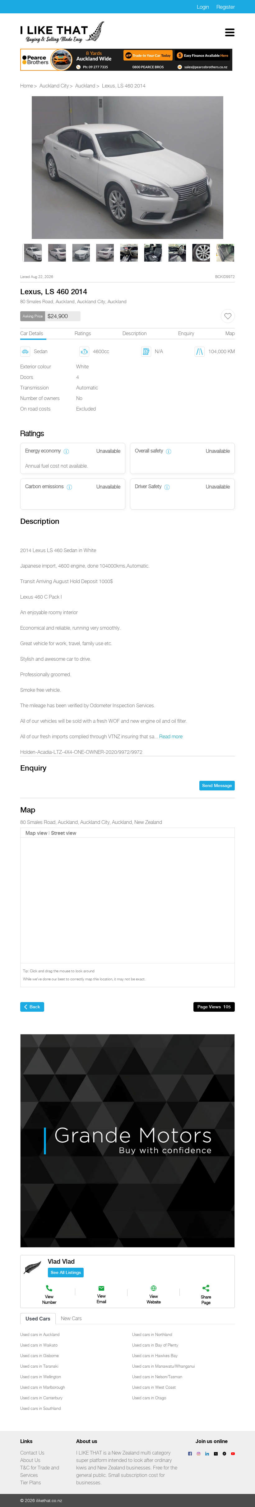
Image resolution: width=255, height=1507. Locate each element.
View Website (154, 1299)
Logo (62, 32)
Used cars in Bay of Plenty (155, 1345)
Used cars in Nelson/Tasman (157, 1376)
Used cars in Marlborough (42, 1387)
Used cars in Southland (40, 1408)
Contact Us (32, 1453)
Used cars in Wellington (40, 1376)
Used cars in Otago (149, 1397)
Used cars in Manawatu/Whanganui (163, 1366)
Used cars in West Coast (154, 1387)
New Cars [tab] (71, 1318)
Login (203, 7)
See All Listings (66, 1272)
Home (26, 86)
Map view (36, 833)
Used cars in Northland (152, 1334)
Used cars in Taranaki (39, 1366)
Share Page (206, 1299)
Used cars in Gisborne (39, 1355)
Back (35, 1006)
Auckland (85, 86)
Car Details (31, 333)
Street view (63, 833)
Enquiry (186, 333)
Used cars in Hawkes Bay (155, 1355)
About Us (30, 1460)
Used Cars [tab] (38, 1319)
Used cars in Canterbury (41, 1397)
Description (135, 333)
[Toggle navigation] (230, 32)
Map (230, 333)
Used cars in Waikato (39, 1345)
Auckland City (54, 86)
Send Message (217, 785)
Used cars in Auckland (39, 1334)
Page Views (214, 1006)
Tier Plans (30, 1483)
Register (225, 7)
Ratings (83, 333)
